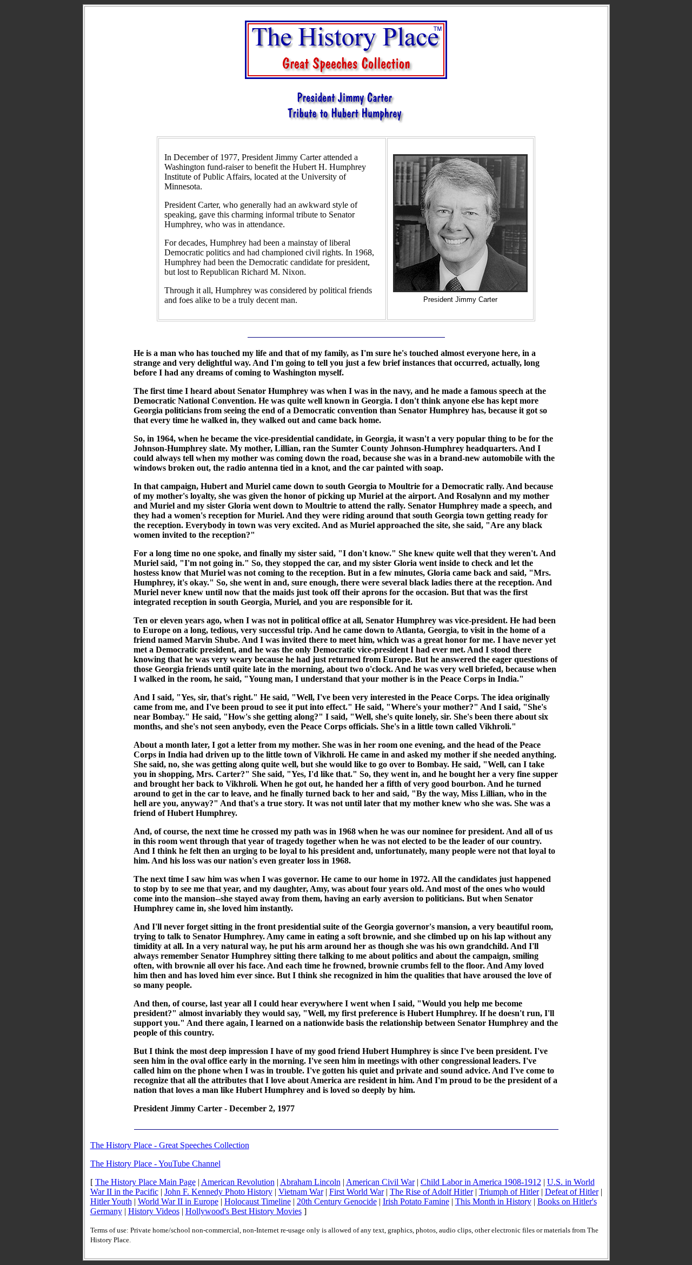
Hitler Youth (111, 1201)
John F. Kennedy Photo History (218, 1191)
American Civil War (380, 1182)
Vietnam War (300, 1191)
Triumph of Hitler (509, 1191)
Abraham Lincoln (310, 1182)
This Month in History (493, 1201)
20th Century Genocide (337, 1201)
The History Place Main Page (145, 1182)
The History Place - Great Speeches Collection (169, 1145)
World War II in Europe (178, 1201)
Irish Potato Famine (416, 1201)
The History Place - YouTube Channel (155, 1163)
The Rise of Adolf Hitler (431, 1191)
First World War (356, 1191)
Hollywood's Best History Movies (243, 1211)
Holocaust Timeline (257, 1201)
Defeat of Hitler (571, 1191)
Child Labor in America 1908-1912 (481, 1182)
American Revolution (238, 1182)
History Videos (153, 1211)
